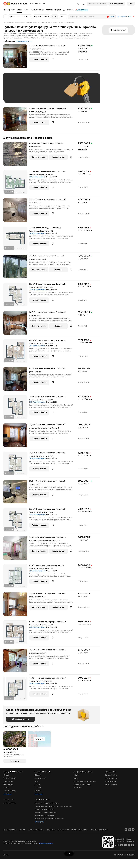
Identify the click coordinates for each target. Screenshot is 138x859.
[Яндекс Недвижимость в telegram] (133, 829)
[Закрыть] (134, 16)
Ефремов (38, 775)
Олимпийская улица (36, 112)
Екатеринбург (8, 784)
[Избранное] (78, 4)
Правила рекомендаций (79, 829)
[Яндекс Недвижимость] (15, 3)
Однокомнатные (111, 775)
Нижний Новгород (9, 791)
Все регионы (78, 787)
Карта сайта (103, 829)
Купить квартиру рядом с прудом (47, 803)
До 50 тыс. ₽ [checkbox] (27, 91)
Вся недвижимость (10, 829)
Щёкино (38, 784)
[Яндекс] (131, 855)
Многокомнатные (111, 778)
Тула (36, 781)
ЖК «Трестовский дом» (37, 177)
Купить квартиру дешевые (44, 815)
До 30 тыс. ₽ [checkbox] (13, 91)
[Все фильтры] (5, 16)
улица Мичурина (35, 372)
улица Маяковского (36, 597)
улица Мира (33, 315)
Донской (38, 787)
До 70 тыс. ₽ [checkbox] (41, 91)
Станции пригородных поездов (84, 781)
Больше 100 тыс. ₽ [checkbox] (30, 97)
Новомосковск (40, 778)
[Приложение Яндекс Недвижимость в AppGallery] (129, 845)
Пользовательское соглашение (58, 829)
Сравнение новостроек (82, 784)
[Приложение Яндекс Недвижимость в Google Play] (125, 845)
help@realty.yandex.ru (46, 843)
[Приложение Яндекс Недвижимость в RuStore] (132, 845)
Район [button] (112, 17)
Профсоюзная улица (36, 653)
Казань (5, 787)
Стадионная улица (35, 49)
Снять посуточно (9, 803)
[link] (131, 4)
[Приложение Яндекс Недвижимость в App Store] (121, 845)
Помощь (93, 829)
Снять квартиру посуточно (44, 809)
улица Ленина (52, 428)
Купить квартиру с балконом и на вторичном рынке (53, 806)
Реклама (22, 829)
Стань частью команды (36, 829)
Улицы (76, 778)
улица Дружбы (34, 146)
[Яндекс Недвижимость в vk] (126, 829)
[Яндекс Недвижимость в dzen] (129, 829)
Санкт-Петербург (9, 778)
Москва (6, 775)
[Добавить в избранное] (52, 59)
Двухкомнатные (111, 784)
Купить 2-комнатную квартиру (46, 812)
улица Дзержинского (43, 175)
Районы (76, 775)
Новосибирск (8, 781)
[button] (83, 4)
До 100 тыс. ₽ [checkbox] (13, 97)
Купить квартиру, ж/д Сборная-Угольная (49, 818)
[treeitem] (9, 10)
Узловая (32, 175)
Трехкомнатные (110, 781)
